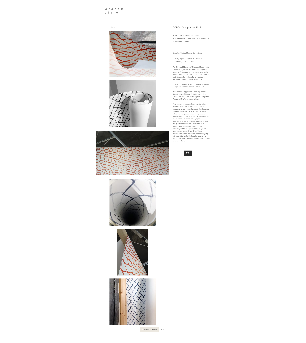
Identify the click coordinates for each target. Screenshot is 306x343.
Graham (115, 8)
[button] (132, 54)
